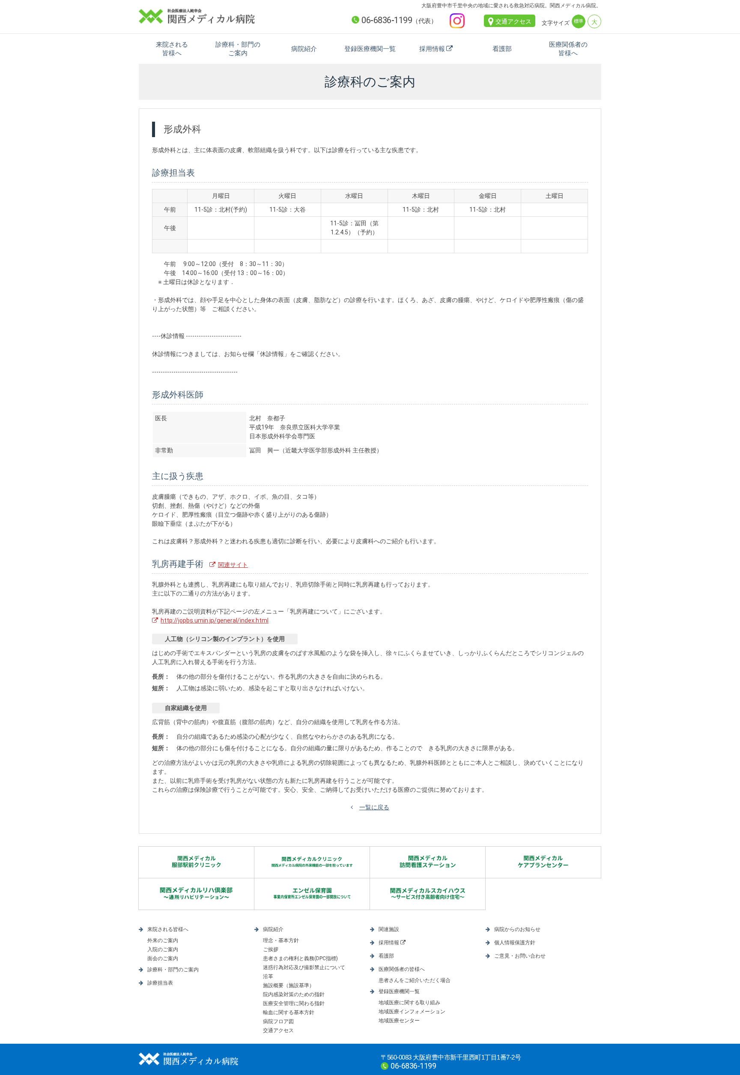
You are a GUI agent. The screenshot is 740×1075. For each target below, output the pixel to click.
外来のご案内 (162, 940)
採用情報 (432, 49)
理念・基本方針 (281, 940)
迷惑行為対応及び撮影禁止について (304, 967)
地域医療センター (399, 1021)
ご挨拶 (270, 949)
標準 (578, 21)
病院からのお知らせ (517, 929)
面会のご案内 (162, 958)
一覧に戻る (374, 807)
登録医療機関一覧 (370, 49)
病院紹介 (304, 49)
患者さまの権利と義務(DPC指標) (300, 958)
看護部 (502, 49)
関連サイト (233, 564)
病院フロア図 (278, 1021)
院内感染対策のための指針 (294, 994)
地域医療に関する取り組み (409, 1003)
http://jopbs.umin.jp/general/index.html (215, 620)
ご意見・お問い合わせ (520, 956)
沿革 (268, 976)
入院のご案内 (162, 949)
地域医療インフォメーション (412, 1012)
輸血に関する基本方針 (288, 1012)
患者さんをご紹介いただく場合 (415, 980)
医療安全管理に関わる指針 (294, 1003)
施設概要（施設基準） (288, 985)
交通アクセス (513, 21)
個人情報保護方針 (514, 943)
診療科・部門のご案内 (237, 49)
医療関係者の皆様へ (568, 49)
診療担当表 (160, 983)
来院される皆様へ (172, 49)
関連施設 (389, 929)
